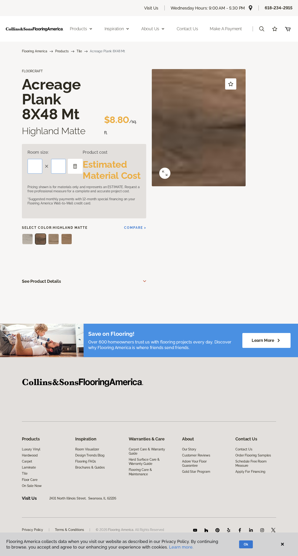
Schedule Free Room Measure (250, 463)
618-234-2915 (278, 7)
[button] (261, 28)
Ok (246, 544)
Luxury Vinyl (31, 449)
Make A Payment (226, 28)
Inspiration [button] (114, 28)
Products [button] (78, 28)
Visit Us (151, 8)
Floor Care (29, 480)
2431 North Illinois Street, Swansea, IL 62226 (82, 498)
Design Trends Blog (89, 455)
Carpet (27, 461)
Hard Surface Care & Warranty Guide (144, 462)
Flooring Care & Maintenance (140, 472)
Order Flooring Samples (253, 455)
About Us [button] (150, 28)
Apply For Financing (250, 471)
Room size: (38, 152)
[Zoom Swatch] (164, 173)
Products (62, 51)
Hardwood (30, 455)
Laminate (29, 467)
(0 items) (288, 29)
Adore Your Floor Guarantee (194, 463)
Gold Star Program (196, 471)
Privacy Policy (32, 530)
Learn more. (181, 547)
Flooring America (34, 51)
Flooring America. (121, 530)
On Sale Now (31, 486)
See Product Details (41, 281)
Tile (79, 51)
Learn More (263, 340)
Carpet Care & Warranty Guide (147, 451)
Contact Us (187, 28)
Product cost (95, 152)
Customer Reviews (196, 455)
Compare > (135, 228)
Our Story (189, 449)
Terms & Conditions (69, 530)
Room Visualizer (87, 449)
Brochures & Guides (90, 467)
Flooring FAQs (85, 461)
